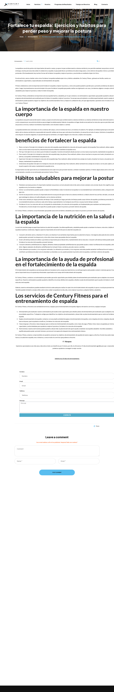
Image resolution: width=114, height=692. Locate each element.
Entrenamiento (18, 61)
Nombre (21, 372)
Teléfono (22, 391)
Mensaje (21, 400)
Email (21, 381)
